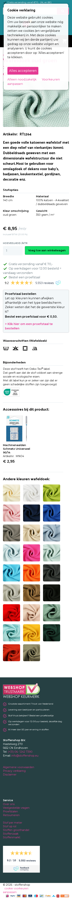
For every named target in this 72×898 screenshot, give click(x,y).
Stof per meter (13, 822)
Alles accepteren (23, 71)
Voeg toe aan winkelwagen (47, 250)
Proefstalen (10, 811)
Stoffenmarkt (11, 837)
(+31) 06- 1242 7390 (20, 751)
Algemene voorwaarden (19, 767)
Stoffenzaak (11, 833)
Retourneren (11, 815)
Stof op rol (10, 826)
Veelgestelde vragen (16, 807)
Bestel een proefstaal (24, 277)
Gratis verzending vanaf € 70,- (31, 264)
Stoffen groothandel (16, 830)
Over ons (9, 804)
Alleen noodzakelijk (22, 79)
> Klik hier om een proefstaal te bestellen (29, 326)
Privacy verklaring (14, 771)
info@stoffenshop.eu (24, 755)
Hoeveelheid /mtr (15, 243)
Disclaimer (10, 774)
